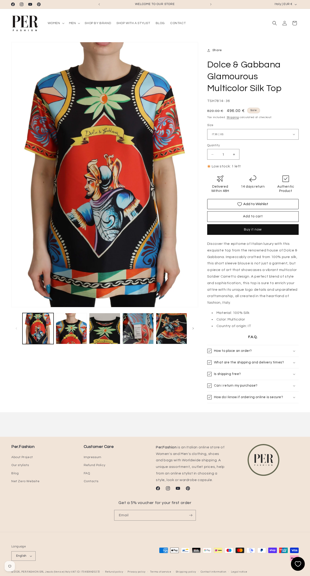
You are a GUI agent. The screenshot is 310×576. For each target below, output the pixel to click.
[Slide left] (16, 328)
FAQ (87, 473)
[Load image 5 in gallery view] (171, 328)
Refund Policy (95, 465)
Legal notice (239, 571)
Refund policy (114, 571)
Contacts (91, 481)
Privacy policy (136, 571)
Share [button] (217, 50)
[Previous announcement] (99, 4)
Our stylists (20, 465)
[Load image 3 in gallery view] (104, 328)
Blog (15, 473)
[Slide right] (193, 328)
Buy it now (253, 229)
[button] (55, 23)
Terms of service (160, 571)
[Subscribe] (191, 515)
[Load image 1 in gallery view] (38, 328)
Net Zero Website (25, 481)
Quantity (213, 145)
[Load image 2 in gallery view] (71, 328)
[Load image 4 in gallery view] (138, 328)
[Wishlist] (298, 564)
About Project (22, 457)
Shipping (233, 117)
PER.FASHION (30, 572)
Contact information (213, 571)
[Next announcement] (211, 4)
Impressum (92, 457)
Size (210, 125)
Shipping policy (186, 571)
